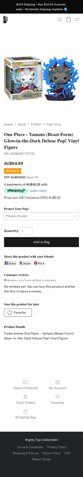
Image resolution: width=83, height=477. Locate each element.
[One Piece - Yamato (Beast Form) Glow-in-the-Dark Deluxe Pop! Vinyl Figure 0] (41, 79)
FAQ (67, 453)
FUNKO (36, 124)
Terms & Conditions (30, 447)
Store (22, 124)
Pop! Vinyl (54, 124)
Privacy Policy (56, 447)
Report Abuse (41, 459)
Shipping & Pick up (25, 453)
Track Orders (25, 402)
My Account (57, 388)
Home (8, 124)
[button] (5, 20)
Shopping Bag (25, 417)
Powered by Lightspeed (41, 466)
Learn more (38, 191)
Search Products (25, 388)
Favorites (57, 402)
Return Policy (51, 453)
